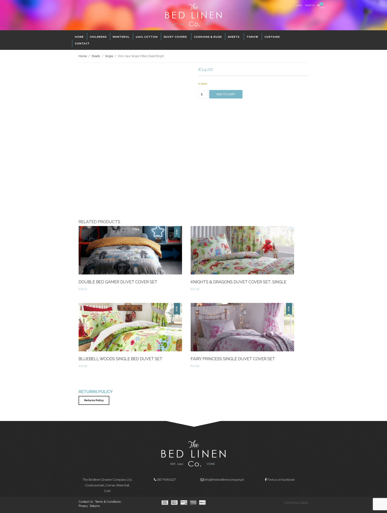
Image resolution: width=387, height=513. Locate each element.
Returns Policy (94, 400)
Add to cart (225, 94)
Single (109, 56)
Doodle (303, 502)
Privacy (83, 506)
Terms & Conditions (108, 501)
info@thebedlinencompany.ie (224, 479)
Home (83, 56)
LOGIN (299, 5)
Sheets (96, 56)
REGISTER (309, 5)
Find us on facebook (281, 479)
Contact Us (86, 501)
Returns (95, 506)
